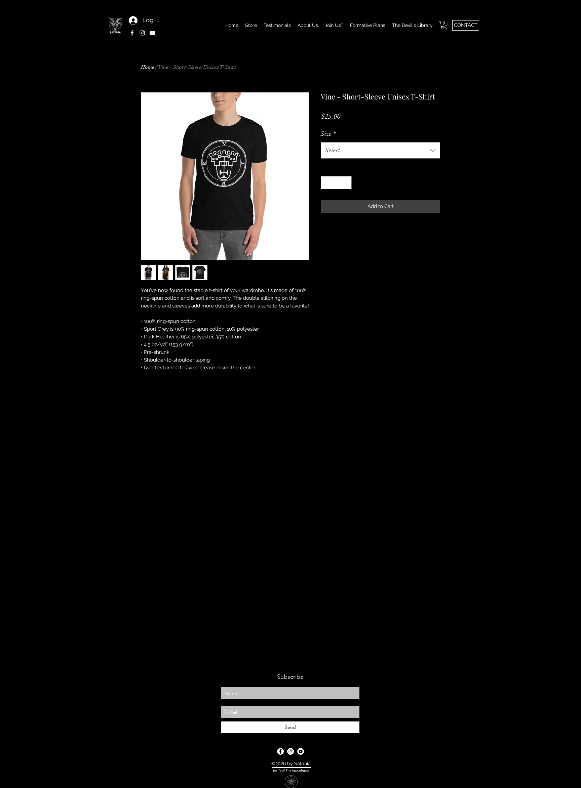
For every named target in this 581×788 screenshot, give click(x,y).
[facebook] (132, 33)
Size (328, 133)
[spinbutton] (336, 182)
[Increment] (346, 182)
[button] (444, 25)
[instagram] (142, 33)
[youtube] (152, 33)
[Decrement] (326, 182)
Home (147, 67)
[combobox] (380, 150)
